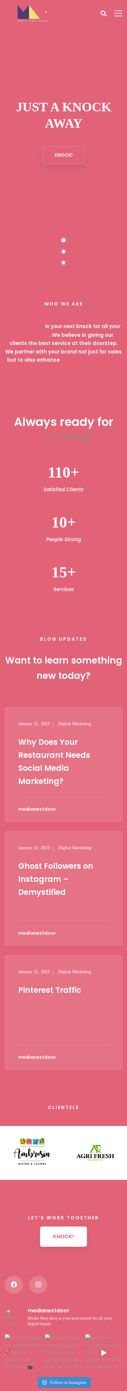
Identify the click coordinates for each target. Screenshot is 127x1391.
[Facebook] (14, 1285)
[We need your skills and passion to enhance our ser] (103, 1352)
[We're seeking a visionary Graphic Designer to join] (63, 1352)
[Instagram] (38, 1285)
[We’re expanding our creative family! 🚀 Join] (23, 1352)
